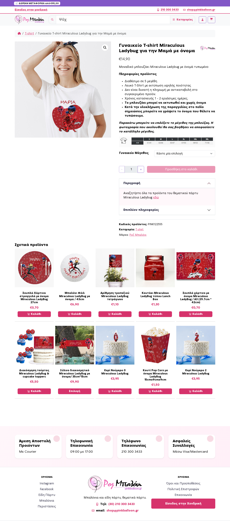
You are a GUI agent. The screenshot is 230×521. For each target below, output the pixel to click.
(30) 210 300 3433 (121, 504)
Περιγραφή (131, 183)
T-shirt (29, 33)
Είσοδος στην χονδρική (31, 9)
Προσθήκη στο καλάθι (181, 169)
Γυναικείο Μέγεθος (134, 153)
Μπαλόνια (46, 500)
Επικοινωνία (183, 495)
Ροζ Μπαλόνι (137, 235)
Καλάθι (35, 314)
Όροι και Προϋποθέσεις (183, 483)
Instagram (47, 483)
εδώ (156, 197)
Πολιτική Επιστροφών (183, 489)
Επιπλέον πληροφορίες (141, 209)
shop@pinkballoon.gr (201, 9)
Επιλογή (74, 391)
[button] (105, 47)
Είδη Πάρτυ (46, 495)
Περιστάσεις (47, 506)
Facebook (47, 489)
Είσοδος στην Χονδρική (183, 503)
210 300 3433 (170, 9)
